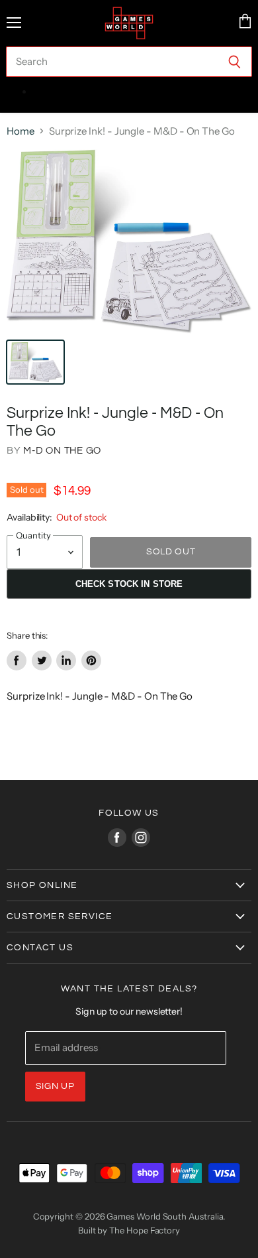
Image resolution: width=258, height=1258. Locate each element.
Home (20, 131)
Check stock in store (129, 584)
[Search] (234, 61)
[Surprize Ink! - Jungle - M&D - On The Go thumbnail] (35, 362)
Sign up (55, 1086)
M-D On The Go (62, 451)
